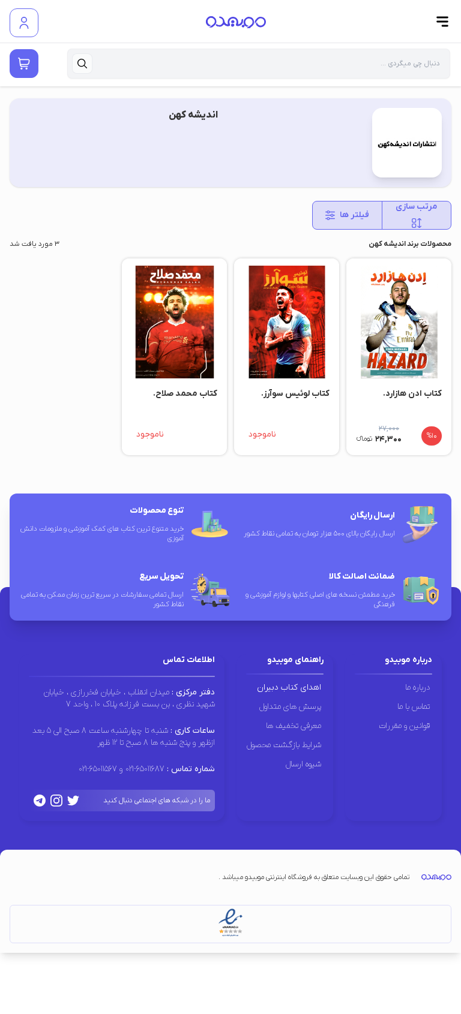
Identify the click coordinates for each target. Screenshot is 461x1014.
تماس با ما (413, 706)
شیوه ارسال (303, 764)
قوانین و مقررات (404, 726)
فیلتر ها (354, 215)
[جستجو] (82, 63)
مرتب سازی (416, 206)
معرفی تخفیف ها (293, 726)
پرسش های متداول (290, 706)
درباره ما (417, 687)
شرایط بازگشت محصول (284, 745)
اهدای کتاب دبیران (289, 687)
